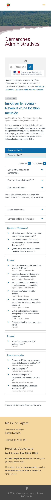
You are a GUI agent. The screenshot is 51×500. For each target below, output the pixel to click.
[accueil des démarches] (25, 60)
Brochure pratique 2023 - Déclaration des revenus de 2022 (26, 375)
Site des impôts (18, 369)
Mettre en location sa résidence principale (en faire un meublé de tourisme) (25, 314)
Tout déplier (38, 163)
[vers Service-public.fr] (27, 73)
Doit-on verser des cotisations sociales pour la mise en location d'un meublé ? (25, 242)
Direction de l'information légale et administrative (24, 405)
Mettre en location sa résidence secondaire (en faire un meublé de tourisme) (26, 302)
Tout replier (23, 163)
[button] (25, 171)
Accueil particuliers (14, 80)
